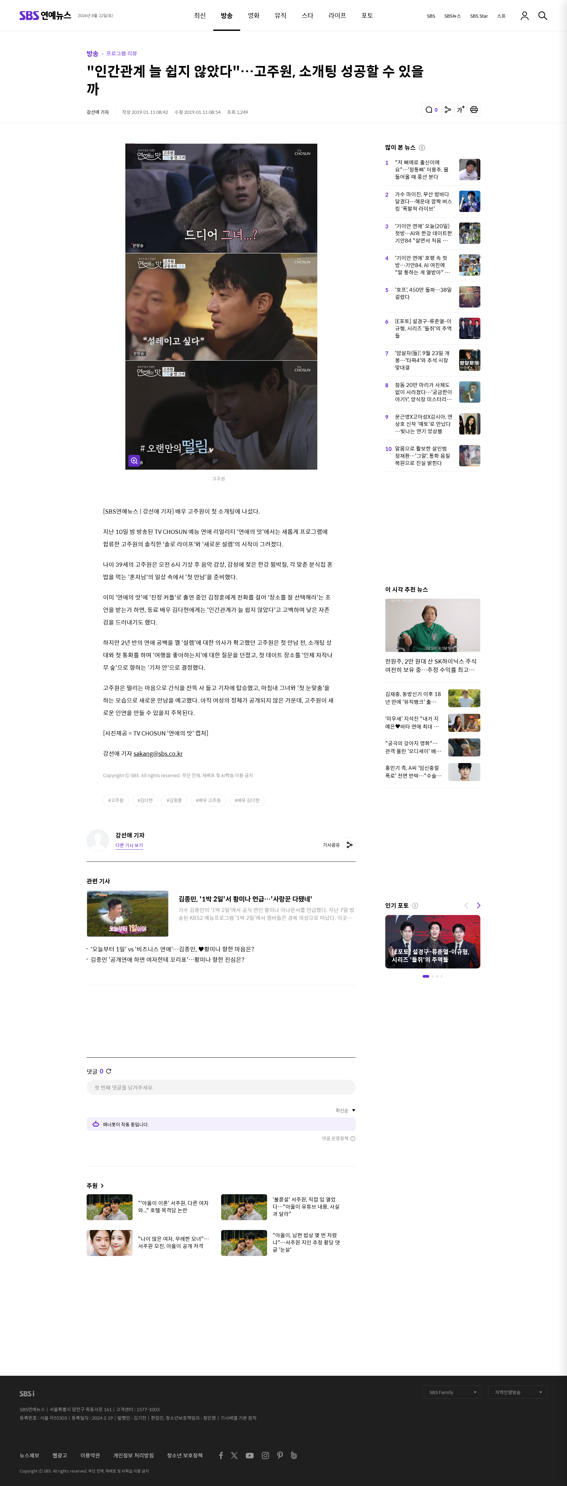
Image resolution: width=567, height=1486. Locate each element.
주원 (92, 1185)
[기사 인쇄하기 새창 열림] (473, 109)
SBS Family (441, 1392)
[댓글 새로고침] (109, 1071)
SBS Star (479, 15)
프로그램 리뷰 (121, 53)
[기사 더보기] (100, 1185)
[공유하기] (447, 109)
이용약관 (90, 1455)
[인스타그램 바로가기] (265, 1455)
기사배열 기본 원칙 (238, 1417)
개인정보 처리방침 (133, 1455)
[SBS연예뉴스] (45, 15)
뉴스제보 (29, 1455)
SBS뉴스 (452, 15)
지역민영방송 (508, 1392)
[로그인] (524, 15)
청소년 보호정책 (185, 1455)
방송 (92, 53)
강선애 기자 (98, 112)
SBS (431, 15)
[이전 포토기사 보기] (466, 905)
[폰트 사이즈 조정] (460, 109)
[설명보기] (422, 146)
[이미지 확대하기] (134, 461)
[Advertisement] (221, 1293)
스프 (501, 15)
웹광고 (59, 1455)
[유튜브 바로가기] (250, 1455)
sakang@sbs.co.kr (158, 753)
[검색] (542, 15)
